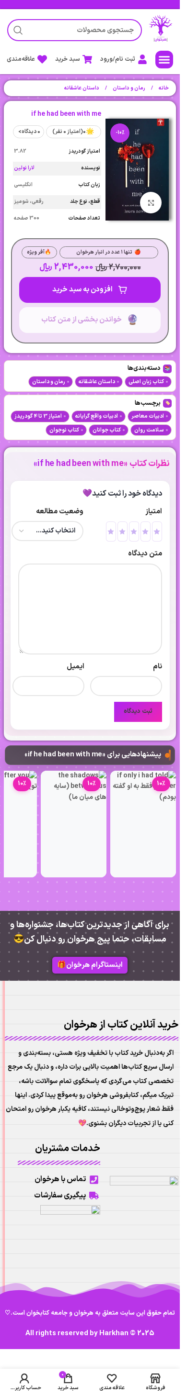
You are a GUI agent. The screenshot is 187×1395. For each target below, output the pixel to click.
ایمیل (75, 666)
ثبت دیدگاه (138, 711)
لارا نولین (24, 168)
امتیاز (153, 511)
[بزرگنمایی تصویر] (151, 202)
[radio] (157, 531)
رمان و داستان (128, 88)
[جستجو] (18, 30)
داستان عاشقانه (81, 88)
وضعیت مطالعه (59, 511)
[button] (164, 60)
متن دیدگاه (145, 553)
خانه (163, 88)
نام (157, 666)
